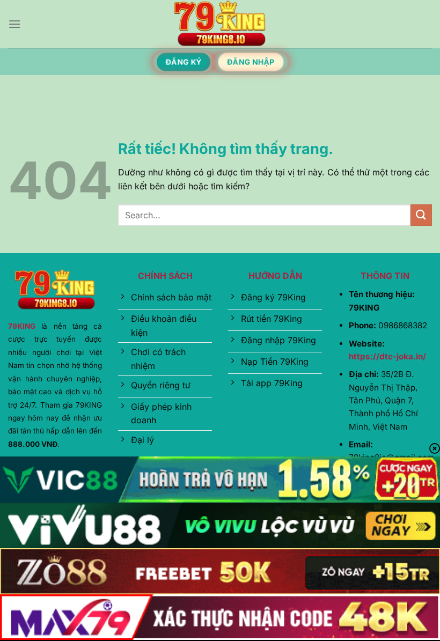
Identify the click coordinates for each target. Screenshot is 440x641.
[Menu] (14, 24)
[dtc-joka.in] (220, 24)
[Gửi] (421, 214)
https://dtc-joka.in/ (387, 356)
